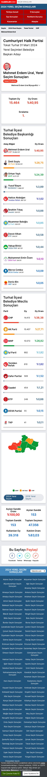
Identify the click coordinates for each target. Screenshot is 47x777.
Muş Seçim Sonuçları (34, 713)
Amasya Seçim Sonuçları (12, 592)
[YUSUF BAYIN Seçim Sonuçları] (6, 187)
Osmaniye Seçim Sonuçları (34, 722)
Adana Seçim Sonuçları (12, 579)
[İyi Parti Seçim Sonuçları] (6, 352)
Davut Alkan (14, 233)
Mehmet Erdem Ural (19, 149)
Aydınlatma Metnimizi (10, 770)
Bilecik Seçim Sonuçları (12, 614)
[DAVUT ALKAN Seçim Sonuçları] (6, 235)
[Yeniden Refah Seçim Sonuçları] (6, 364)
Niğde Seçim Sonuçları (34, 718)
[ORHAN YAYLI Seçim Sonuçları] (6, 175)
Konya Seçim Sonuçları (12, 700)
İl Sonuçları (35, 12)
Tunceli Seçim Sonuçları (34, 748)
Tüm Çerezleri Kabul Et (11, 773)
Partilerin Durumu (34, 17)
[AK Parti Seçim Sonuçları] (6, 329)
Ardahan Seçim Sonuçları (34, 596)
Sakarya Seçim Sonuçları (34, 726)
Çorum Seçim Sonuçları (12, 631)
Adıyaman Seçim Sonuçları (34, 579)
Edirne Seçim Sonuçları (12, 640)
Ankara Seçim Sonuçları (34, 592)
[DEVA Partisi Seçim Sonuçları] (6, 411)
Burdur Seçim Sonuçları (12, 622)
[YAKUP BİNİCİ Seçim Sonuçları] (6, 247)
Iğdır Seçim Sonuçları (12, 664)
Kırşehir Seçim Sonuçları (34, 692)
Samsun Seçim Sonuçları (12, 731)
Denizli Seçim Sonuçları (34, 631)
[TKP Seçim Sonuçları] (6, 422)
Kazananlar (12, 21)
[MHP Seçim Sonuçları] (6, 341)
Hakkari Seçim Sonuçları (12, 659)
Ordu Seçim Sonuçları (12, 722)
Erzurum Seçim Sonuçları (34, 644)
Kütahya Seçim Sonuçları (34, 700)
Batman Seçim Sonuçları (12, 609)
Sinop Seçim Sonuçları (12, 735)
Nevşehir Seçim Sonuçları (12, 718)
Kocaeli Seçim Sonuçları (34, 696)
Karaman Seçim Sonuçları (34, 677)
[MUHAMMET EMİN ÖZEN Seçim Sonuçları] (6, 259)
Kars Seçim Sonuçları (12, 681)
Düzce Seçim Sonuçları (34, 635)
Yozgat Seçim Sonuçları (34, 757)
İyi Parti (12, 352)
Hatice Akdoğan (16, 197)
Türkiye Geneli (12, 12)
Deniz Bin (13, 281)
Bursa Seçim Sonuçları (35, 622)
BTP (10, 399)
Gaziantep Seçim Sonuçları (35, 648)
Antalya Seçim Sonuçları (12, 596)
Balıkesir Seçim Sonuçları (12, 605)
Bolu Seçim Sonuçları (34, 618)
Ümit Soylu (14, 161)
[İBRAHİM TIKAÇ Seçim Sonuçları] (6, 211)
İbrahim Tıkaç (15, 209)
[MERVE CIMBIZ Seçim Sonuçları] (6, 271)
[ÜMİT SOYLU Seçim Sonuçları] (6, 163)
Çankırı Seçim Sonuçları (34, 627)
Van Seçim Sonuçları (34, 752)
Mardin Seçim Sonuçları (12, 709)
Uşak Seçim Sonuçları (12, 752)
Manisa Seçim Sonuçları (34, 705)
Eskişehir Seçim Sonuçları (12, 648)
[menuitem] (29, 441)
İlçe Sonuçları (12, 17)
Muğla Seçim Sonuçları (12, 713)
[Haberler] (8, 3)
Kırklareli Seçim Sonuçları (12, 692)
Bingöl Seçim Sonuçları (34, 614)
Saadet (12, 387)
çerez (43, 763)
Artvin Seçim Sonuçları (12, 601)
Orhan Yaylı (14, 173)
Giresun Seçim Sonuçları (12, 653)
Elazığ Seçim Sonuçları (34, 640)
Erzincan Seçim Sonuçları (12, 644)
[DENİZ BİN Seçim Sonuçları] (6, 283)
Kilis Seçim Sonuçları (12, 696)
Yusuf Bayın (14, 185)
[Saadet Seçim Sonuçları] (6, 387)
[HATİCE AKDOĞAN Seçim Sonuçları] (6, 199)
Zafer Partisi (15, 376)
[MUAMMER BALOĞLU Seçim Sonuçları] (6, 223)
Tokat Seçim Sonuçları (35, 744)
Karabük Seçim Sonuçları (34, 672)
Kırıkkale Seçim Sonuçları (34, 688)
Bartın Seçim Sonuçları (34, 605)
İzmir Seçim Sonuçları (34, 668)
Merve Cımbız (15, 269)
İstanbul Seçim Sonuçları (12, 668)
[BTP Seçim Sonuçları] (6, 399)
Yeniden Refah (12, 364)
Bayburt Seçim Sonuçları (35, 609)
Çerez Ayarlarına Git (31, 773)
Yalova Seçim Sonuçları (12, 757)
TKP (10, 422)
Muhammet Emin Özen (20, 257)
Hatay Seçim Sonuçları (34, 659)
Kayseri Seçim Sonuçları (12, 688)
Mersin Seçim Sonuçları (34, 709)
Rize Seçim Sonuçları (12, 726)
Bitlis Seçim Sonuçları (12, 618)
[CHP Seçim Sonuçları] (6, 318)
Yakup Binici (14, 245)
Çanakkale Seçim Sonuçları (12, 627)
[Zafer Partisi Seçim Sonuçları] (6, 376)
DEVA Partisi (15, 411)
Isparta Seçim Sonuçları (34, 664)
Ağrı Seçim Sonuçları (34, 584)
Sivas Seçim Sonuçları (35, 735)
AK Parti (12, 329)
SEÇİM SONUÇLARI (25, 2)
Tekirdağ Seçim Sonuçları (12, 744)
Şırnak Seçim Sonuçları (34, 739)
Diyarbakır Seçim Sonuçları (12, 635)
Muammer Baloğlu (18, 221)
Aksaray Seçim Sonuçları (35, 588)
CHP (10, 317)
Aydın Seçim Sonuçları (35, 601)
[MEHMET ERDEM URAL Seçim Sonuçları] (6, 150)
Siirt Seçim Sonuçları (34, 731)
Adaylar (35, 21)
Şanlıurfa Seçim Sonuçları (12, 739)
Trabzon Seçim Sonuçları (12, 748)
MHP (10, 341)
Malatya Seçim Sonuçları (12, 705)
